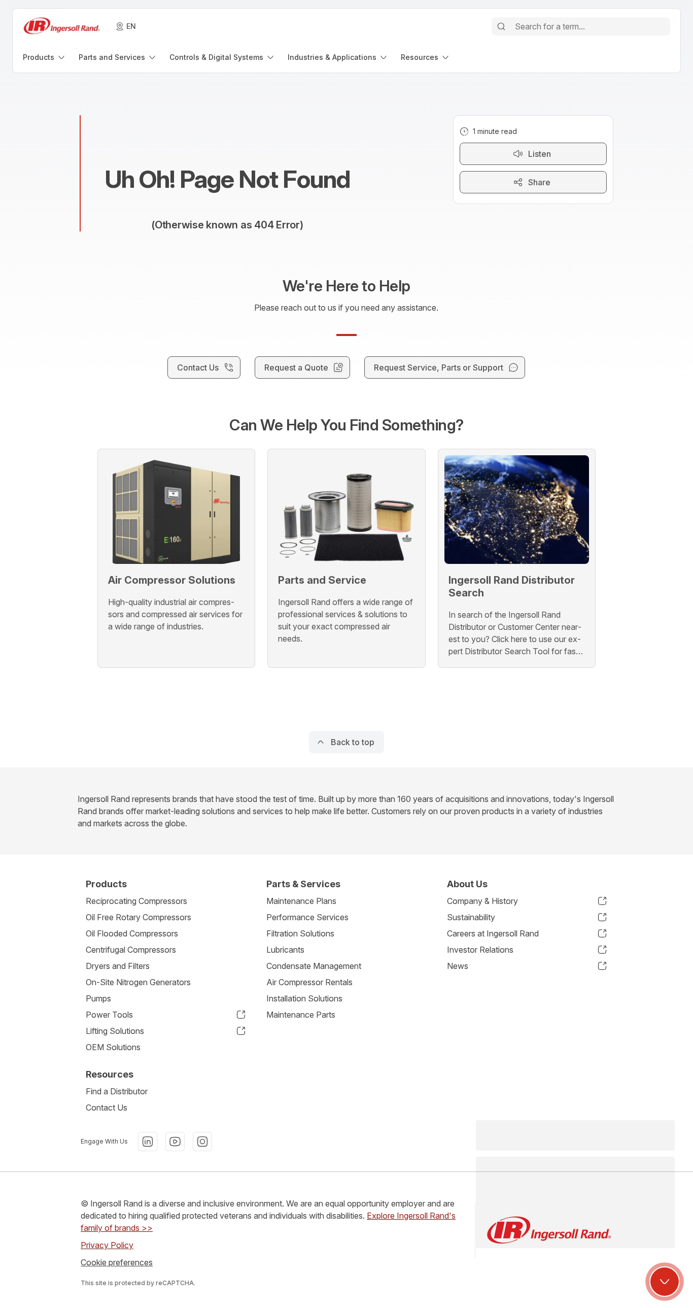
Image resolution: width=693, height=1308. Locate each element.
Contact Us (106, 1107)
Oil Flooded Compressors (132, 933)
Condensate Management (313, 966)
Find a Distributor (117, 1091)
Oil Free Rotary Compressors (138, 917)
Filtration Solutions (300, 933)
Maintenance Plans (301, 901)
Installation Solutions (304, 998)
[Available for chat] (664, 1281)
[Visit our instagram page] (202, 1141)
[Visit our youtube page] (175, 1141)
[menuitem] (44, 57)
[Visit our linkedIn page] (147, 1141)
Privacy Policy (107, 1245)
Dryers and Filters (118, 966)
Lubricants (285, 950)
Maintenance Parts (300, 1015)
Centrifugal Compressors (131, 950)
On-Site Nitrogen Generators (138, 982)
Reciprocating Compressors (136, 901)
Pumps (98, 998)
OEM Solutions (113, 1047)
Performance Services (307, 917)
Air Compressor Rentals (309, 982)
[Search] (501, 26)
